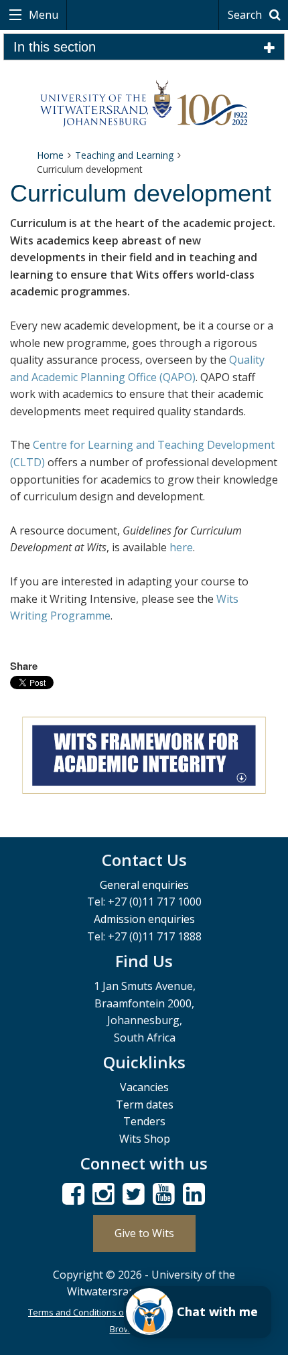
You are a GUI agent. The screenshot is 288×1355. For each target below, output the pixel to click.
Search (246, 14)
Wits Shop (144, 1138)
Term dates (144, 1104)
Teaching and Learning (124, 155)
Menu (42, 14)
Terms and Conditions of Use (86, 1312)
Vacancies (144, 1087)
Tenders (144, 1121)
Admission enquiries (144, 919)
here (181, 547)
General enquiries (144, 884)
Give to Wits (144, 1233)
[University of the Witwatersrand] (144, 104)
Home (50, 155)
